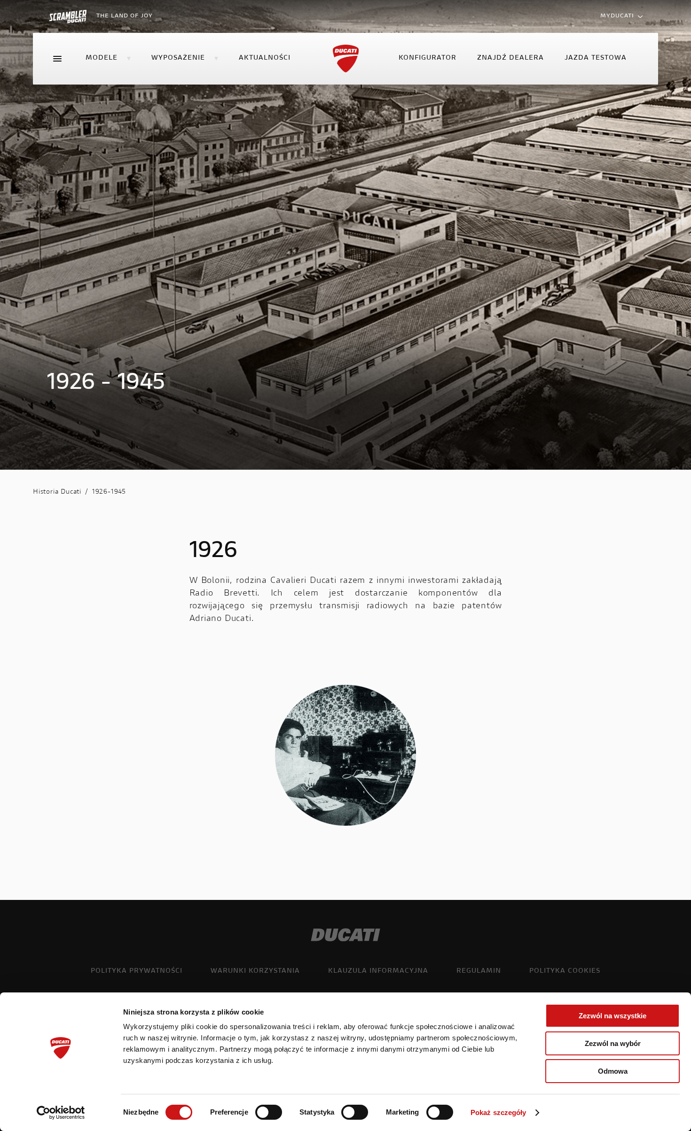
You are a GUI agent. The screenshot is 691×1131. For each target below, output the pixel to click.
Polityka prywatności (136, 971)
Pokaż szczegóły (498, 1112)
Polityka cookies (564, 971)
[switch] (268, 1112)
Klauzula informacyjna (378, 971)
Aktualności (265, 58)
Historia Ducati (57, 492)
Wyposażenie (178, 58)
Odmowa (613, 1071)
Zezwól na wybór (613, 1043)
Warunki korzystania (255, 971)
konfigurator (427, 58)
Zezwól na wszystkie (612, 1016)
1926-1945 (109, 492)
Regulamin (478, 971)
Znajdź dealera (510, 58)
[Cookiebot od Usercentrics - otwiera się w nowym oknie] (61, 1113)
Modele (102, 58)
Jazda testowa (596, 58)
